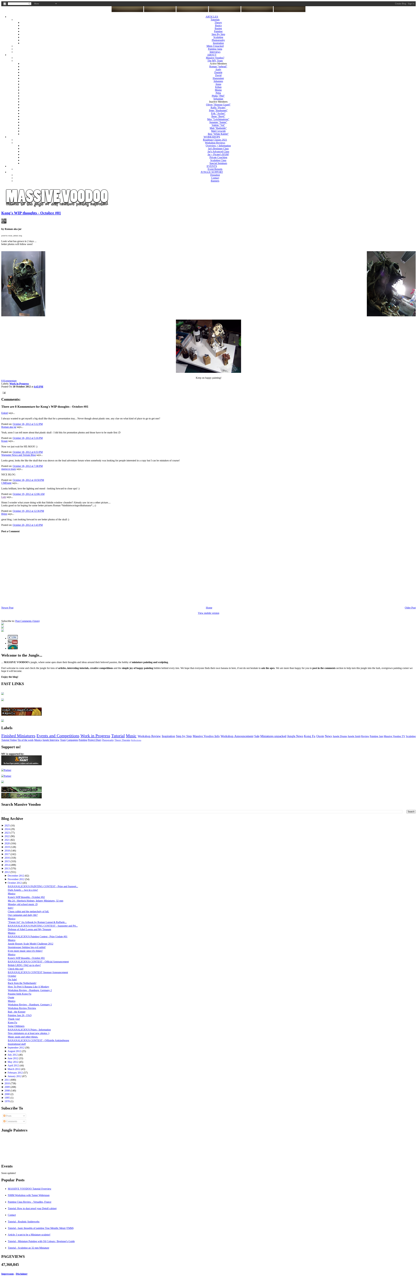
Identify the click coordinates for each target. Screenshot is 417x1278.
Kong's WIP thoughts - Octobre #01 (31, 213)
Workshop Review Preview (22, 1008)
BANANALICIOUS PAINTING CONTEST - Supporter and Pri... (43, 925)
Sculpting (218, 37)
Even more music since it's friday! (25, 950)
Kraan (4, 441)
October (12, 976)
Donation (215, 175)
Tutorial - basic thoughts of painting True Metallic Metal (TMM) (41, 1228)
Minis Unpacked (215, 46)
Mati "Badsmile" (218, 128)
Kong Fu (309, 736)
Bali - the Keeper (16, 1011)
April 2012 (14, 1065)
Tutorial (118, 735)
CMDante (6, 483)
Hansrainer (218, 78)
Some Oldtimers (16, 1026)
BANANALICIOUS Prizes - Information (29, 1029)
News (328, 736)
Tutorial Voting (9, 740)
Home (209, 607)
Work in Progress (95, 735)
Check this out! (15, 968)
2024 (7, 829)
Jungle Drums (340, 736)
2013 (7, 868)
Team (63, 740)
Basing (218, 28)
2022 (7, 836)
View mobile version (208, 613)
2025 (7, 825)
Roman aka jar (8, 427)
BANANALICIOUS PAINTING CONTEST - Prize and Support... (43, 886)
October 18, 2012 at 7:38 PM (28, 466)
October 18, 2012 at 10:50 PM (28, 480)
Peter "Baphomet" (218, 110)
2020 (7, 843)
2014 (7, 865)
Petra (218, 92)
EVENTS (212, 166)
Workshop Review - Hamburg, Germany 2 (30, 990)
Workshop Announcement (237, 736)
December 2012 (16, 875)
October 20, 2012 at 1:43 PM (28, 525)
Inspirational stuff (17, 1044)
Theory (218, 22)
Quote (320, 736)
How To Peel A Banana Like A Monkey (28, 986)
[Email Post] (3, 392)
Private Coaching (218, 157)
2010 (7, 1083)
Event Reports (215, 169)
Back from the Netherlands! (22, 983)
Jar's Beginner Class (218, 148)
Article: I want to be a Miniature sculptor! (29, 1234)
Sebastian (218, 98)
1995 (7, 1097)
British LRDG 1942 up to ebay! (24, 965)
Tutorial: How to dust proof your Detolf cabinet (32, 1208)
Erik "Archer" (218, 113)
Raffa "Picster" (218, 107)
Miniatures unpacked (273, 736)
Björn (4, 514)
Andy (218, 69)
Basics (218, 25)
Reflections (136, 740)
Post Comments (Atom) (27, 621)
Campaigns (72, 740)
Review (365, 736)
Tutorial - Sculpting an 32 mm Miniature (28, 1247)
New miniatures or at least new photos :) (28, 1033)
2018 (7, 850)
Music (131, 735)
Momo (218, 90)
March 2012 (14, 1069)
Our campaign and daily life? (23, 915)
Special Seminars (218, 163)
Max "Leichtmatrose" (218, 119)
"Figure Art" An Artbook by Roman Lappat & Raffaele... (37, 922)
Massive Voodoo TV (394, 736)
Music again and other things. (23, 1036)
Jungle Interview (50, 740)
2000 (7, 1094)
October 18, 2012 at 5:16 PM (28, 438)
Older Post (410, 607)
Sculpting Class (218, 160)
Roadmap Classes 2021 (215, 139)
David (218, 75)
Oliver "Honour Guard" (218, 104)
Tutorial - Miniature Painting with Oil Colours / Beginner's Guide (41, 1241)
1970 (7, 1101)
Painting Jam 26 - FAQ (20, 1015)
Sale (256, 736)
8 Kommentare (9, 380)
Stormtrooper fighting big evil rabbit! (27, 947)
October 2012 (15, 882)
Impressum (7, 1273)
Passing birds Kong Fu (19, 993)
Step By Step (218, 34)
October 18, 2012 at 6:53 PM (28, 452)
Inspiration (218, 43)
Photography (218, 40)
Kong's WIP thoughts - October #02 (26, 897)
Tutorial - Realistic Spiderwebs (23, 1221)
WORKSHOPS (212, 136)
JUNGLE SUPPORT (212, 172)
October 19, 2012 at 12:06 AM (28, 494)
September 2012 (16, 1047)
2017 (7, 854)
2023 (7, 832)
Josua (218, 84)
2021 (7, 839)
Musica (38, 740)
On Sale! (12, 979)
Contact (215, 177)
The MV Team (215, 60)
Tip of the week (25, 740)
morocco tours (8, 469)
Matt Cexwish (218, 131)
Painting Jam (376, 736)
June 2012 (13, 1058)
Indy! (10, 907)
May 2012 (13, 1061)
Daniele (218, 72)
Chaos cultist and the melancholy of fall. (28, 911)
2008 (7, 1090)
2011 (7, 1079)
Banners (215, 180)
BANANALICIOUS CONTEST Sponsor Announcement (38, 972)
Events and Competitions (57, 735)
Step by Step (184, 736)
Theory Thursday (122, 740)
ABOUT (211, 54)
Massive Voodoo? (215, 57)
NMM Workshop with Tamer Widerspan (29, 1195)
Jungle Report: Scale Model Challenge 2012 (30, 943)
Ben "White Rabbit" (218, 134)
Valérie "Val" (218, 125)
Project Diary (94, 740)
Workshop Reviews (215, 142)
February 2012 (15, 1072)
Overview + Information (218, 145)
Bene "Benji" (218, 116)
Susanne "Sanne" (218, 122)
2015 (7, 861)
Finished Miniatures (18, 735)
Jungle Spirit (354, 736)
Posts (8, 1115)
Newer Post (7, 607)
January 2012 (15, 1076)
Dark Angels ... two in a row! (23, 890)
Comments (11, 1121)
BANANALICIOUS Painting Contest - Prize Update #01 (37, 936)
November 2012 (16, 879)
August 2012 (15, 1051)
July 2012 (13, 1054)
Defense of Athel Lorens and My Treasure (29, 929)
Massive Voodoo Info (206, 736)
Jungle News (295, 736)
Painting (218, 31)
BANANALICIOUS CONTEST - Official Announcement (38, 961)
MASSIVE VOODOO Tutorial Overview (29, 1188)
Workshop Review (149, 736)
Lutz (3, 497)
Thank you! (14, 1019)
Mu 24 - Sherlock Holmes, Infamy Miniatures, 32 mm (35, 900)
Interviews (215, 51)
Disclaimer (22, 1273)
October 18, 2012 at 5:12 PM (28, 424)
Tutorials (215, 19)
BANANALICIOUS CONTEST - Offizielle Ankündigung (38, 1040)
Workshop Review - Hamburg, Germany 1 (30, 1004)
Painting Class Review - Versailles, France (29, 1202)
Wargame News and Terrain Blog (18, 455)
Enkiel (4, 413)
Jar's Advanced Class (218, 151)
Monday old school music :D (23, 904)
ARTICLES (212, 16)
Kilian (218, 87)
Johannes (218, 81)
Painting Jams (215, 49)
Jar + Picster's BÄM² (218, 154)
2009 (7, 1087)
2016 (7, 857)
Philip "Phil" (218, 95)
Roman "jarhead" (218, 66)
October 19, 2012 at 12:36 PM (28, 511)
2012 (7, 872)
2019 (7, 847)
